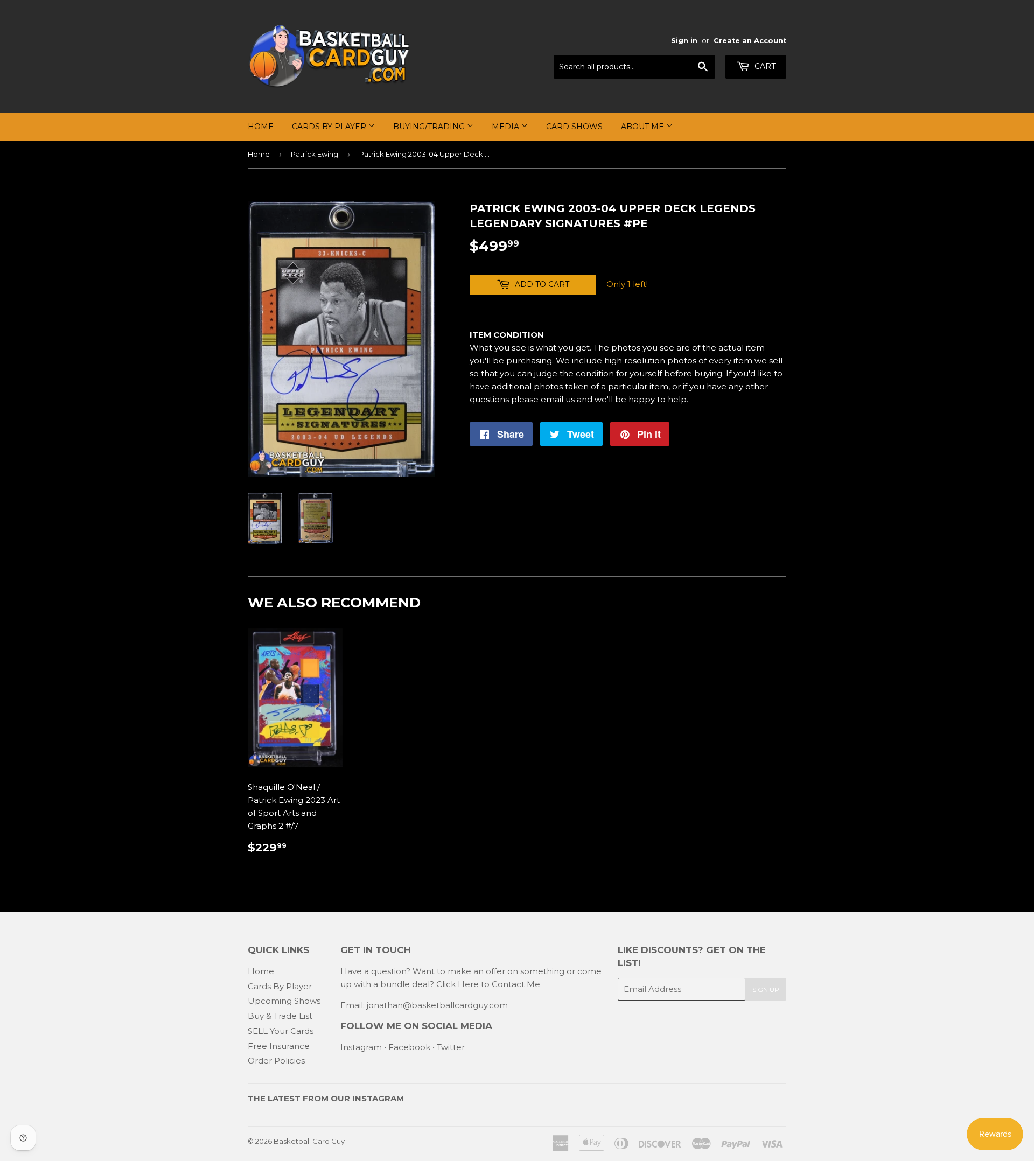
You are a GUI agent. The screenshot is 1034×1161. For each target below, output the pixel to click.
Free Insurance (279, 1046)
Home (261, 126)
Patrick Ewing (314, 154)
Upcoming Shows (284, 1001)
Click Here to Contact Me (488, 984)
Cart (764, 66)
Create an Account (750, 41)
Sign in (684, 41)
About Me (643, 126)
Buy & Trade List (280, 1016)
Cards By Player (330, 126)
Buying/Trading (430, 126)
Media (506, 126)
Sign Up (765, 989)
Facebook (409, 1047)
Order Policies (276, 1060)
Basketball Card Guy (309, 1141)
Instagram (361, 1047)
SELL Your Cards (280, 1031)
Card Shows (574, 126)
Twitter (451, 1047)
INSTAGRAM (378, 1098)
